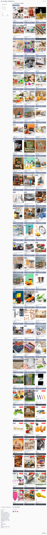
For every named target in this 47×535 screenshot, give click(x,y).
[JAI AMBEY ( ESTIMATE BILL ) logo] (1, 1)
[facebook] (13, 511)
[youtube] (17, 511)
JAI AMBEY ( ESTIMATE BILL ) (9, 1)
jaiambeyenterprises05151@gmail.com (5, 527)
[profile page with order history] (44, 1)
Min (2, 14)
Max (7, 14)
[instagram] (15, 511)
